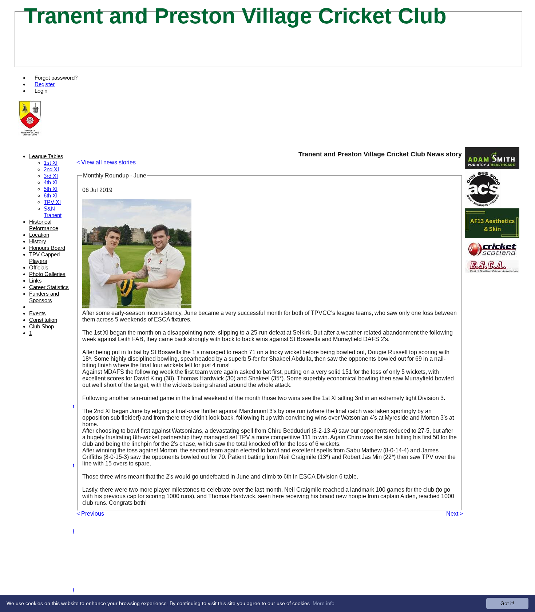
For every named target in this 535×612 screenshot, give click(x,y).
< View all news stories (106, 162)
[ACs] (483, 205)
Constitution (43, 320)
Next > (454, 514)
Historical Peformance (43, 225)
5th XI (51, 189)
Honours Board (47, 248)
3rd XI (51, 176)
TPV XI (52, 202)
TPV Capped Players (44, 257)
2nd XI (51, 169)
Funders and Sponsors (44, 297)
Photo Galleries (47, 274)
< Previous (90, 514)
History (37, 241)
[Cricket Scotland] (492, 256)
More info (323, 603)
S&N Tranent (53, 211)
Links (35, 280)
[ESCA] (492, 271)
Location (39, 235)
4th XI (51, 182)
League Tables (46, 156)
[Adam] (492, 167)
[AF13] (492, 236)
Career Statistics (49, 287)
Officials (38, 267)
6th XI (51, 195)
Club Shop (41, 326)
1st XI (51, 163)
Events (37, 313)
